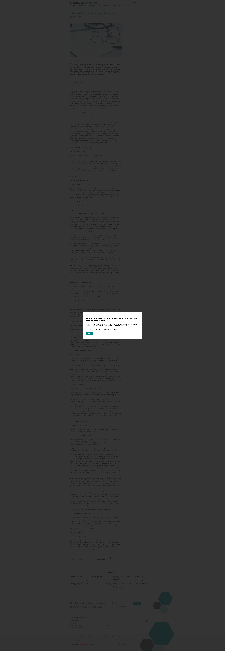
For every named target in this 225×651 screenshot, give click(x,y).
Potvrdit (89, 333)
